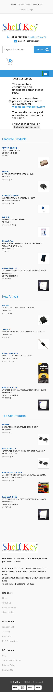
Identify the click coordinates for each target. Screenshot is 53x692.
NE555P (5, 424)
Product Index (24, 4)
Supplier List (8, 626)
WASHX (5, 217)
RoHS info (7, 636)
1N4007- (6, 329)
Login (31, 10)
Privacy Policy (8, 665)
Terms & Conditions (11, 660)
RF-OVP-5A (7, 241)
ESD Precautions (10, 641)
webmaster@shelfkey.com (28, 106)
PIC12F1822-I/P (9, 448)
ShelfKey (17, 681)
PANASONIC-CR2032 (12, 472)
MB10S (5, 305)
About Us (6, 602)
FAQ (4, 655)
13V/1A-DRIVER (9, 148)
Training (6, 631)
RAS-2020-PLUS (9, 268)
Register (23, 10)
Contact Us (7, 669)
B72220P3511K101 (11, 195)
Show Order (37, 4)
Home (13, 4)
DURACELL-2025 (10, 353)
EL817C (5, 171)
